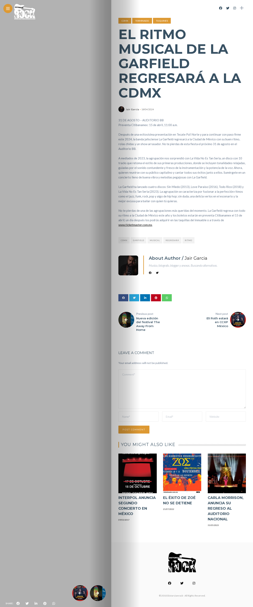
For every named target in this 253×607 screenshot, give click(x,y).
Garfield (138, 240)
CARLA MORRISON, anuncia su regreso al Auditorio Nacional (226, 508)
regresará (172, 240)
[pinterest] (44, 603)
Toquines (162, 20)
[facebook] (18, 603)
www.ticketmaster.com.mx (135, 225)
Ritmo (188, 240)
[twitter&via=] (27, 603)
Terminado (142, 20)
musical (155, 240)
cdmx (124, 240)
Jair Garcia (132, 109)
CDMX (124, 20)
